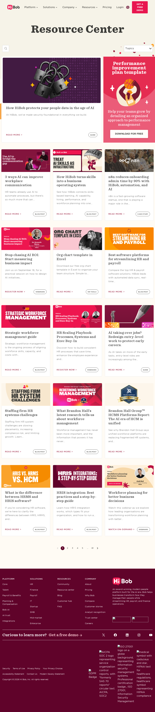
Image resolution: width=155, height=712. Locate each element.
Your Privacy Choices (53, 668)
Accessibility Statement (13, 674)
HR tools (92, 292)
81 (93, 548)
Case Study (142, 214)
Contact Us (32, 674)
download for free (129, 133)
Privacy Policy (33, 668)
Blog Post (40, 214)
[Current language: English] (128, 7)
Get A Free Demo (140, 7)
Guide (92, 135)
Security (6, 668)
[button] (31, 7)
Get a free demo (63, 635)
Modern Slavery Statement (52, 674)
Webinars (40, 292)
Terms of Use (19, 668)
